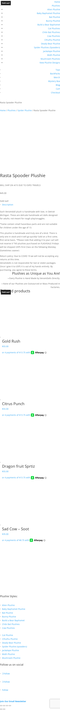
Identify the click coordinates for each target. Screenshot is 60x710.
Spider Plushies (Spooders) (47, 47)
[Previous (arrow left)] (1, 709)
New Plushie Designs (50, 62)
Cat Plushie (7, 635)
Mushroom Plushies (50, 58)
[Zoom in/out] (1, 705)
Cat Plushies (54, 28)
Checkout (55, 92)
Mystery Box (54, 81)
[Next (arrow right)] (4, 709)
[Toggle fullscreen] (4, 705)
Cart (58, 88)
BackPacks (55, 73)
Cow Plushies (53, 36)
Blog (58, 85)
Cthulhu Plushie (52, 39)
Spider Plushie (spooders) (14, 646)
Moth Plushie (53, 55)
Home (57, 1)
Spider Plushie (25, 110)
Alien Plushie (53, 9)
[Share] (7, 705)
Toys (58, 69)
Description (7, 204)
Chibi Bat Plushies (51, 32)
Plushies (56, 5)
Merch (57, 77)
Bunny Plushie (53, 20)
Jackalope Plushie (51, 51)
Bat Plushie (54, 17)
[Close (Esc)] (10, 705)
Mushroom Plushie (11, 658)
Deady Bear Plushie (50, 43)
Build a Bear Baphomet (48, 24)
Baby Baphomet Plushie (48, 13)
